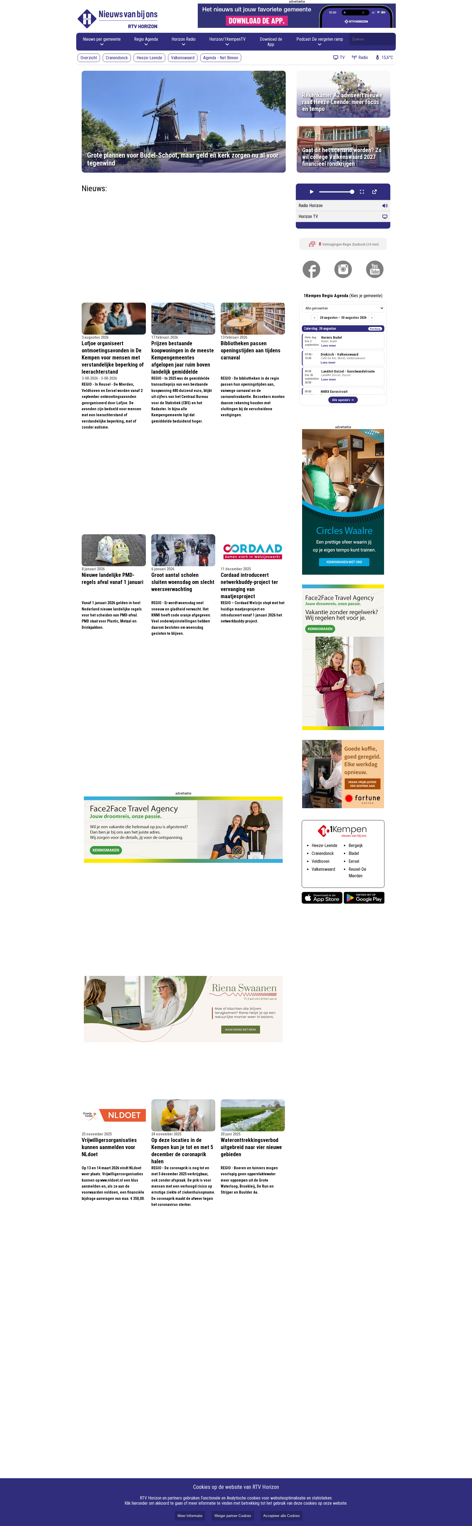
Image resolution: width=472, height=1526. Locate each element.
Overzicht (89, 57)
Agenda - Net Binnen (220, 57)
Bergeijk (356, 845)
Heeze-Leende (149, 57)
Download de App (271, 42)
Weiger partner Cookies (232, 1516)
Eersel (354, 861)
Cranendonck (117, 57)
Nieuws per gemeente (102, 39)
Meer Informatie (190, 1516)
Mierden (355, 875)
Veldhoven (320, 861)
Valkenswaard (182, 57)
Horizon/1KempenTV (227, 39)
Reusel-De (357, 869)
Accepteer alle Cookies (281, 1516)
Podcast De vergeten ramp (319, 39)
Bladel (354, 853)
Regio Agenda (146, 39)
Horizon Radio (184, 39)
